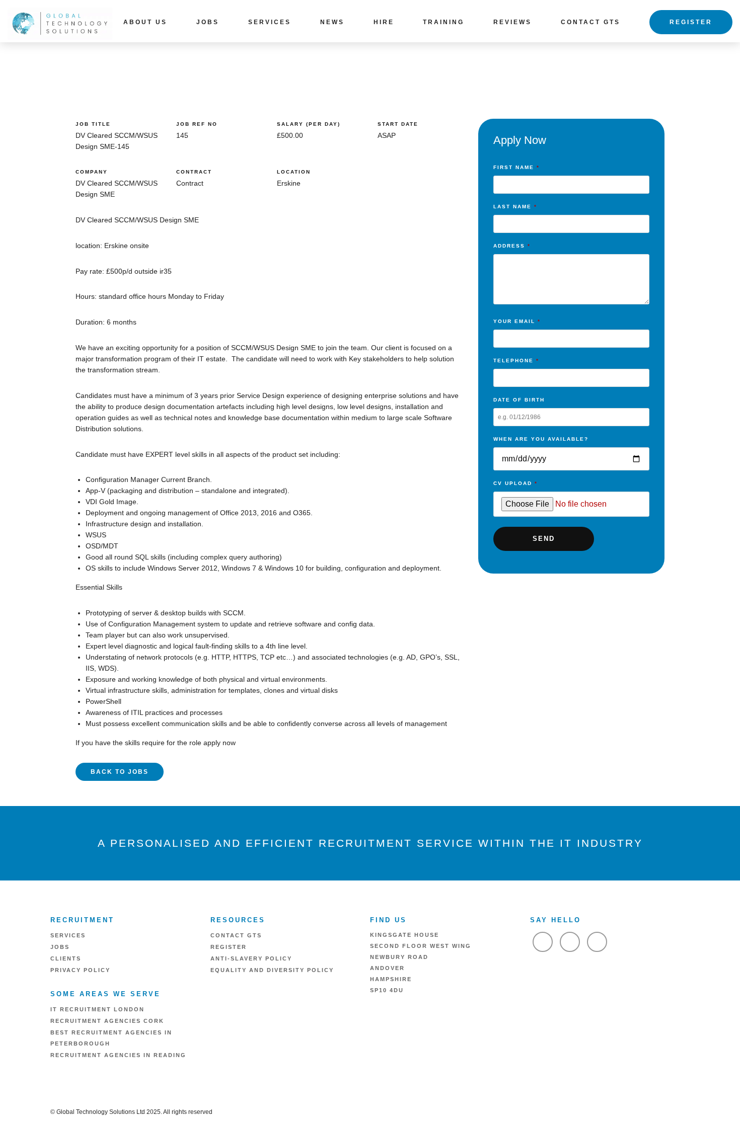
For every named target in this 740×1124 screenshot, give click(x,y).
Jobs (207, 22)
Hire (384, 22)
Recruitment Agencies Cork (107, 1021)
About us (145, 22)
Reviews (512, 22)
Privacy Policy (80, 970)
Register (691, 22)
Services (269, 22)
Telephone (516, 360)
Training (443, 22)
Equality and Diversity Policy (272, 970)
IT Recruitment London (97, 1009)
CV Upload (515, 483)
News (332, 22)
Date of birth (519, 400)
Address (512, 246)
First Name (516, 167)
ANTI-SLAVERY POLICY (251, 958)
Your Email (517, 321)
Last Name (515, 206)
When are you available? (540, 439)
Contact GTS (590, 22)
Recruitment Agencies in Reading (118, 1055)
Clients (65, 958)
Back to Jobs (120, 771)
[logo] (60, 23)
